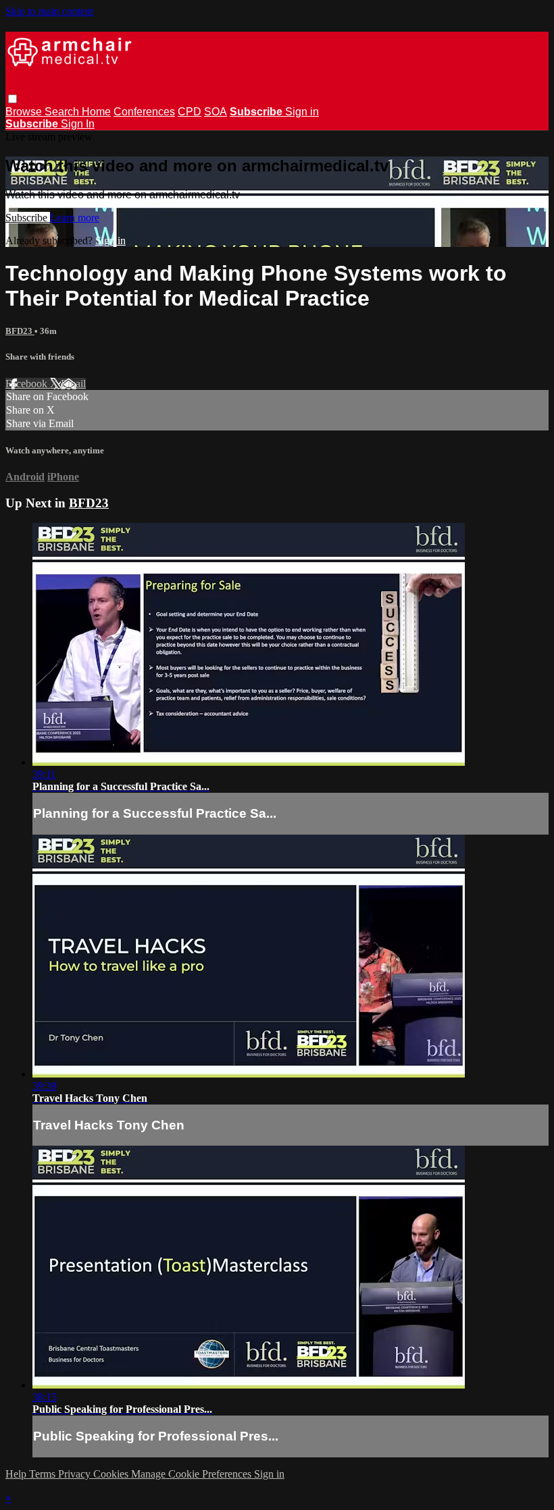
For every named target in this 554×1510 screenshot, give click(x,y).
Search (63, 111)
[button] (12, 98)
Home (96, 111)
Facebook (27, 383)
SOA (215, 111)
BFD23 (19, 331)
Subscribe (27, 217)
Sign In (78, 124)
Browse (25, 111)
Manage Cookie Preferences (192, 1474)
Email (73, 383)
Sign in (302, 111)
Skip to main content (49, 11)
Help (17, 1474)
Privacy (75, 1474)
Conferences (144, 111)
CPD (189, 111)
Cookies (112, 1474)
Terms (43, 1474)
